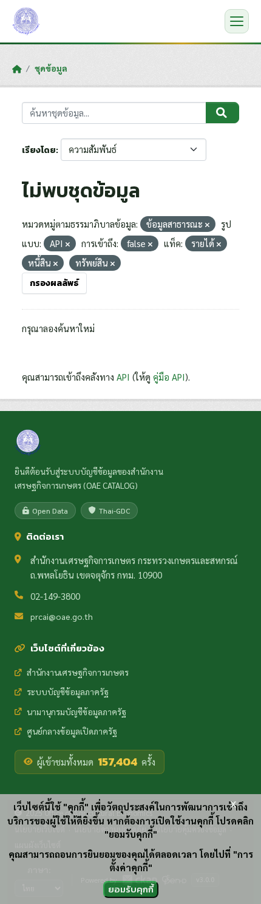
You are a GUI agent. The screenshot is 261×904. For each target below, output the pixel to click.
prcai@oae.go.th (61, 616)
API (123, 376)
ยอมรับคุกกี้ (131, 889)
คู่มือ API (169, 376)
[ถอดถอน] (207, 224)
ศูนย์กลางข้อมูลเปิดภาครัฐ (72, 731)
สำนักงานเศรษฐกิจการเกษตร (78, 672)
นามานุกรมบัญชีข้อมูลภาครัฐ (76, 711)
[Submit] (222, 113)
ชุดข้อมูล (51, 68)
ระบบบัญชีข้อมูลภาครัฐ (68, 691)
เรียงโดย (39, 150)
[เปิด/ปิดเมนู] (237, 21)
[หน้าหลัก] (16, 68)
